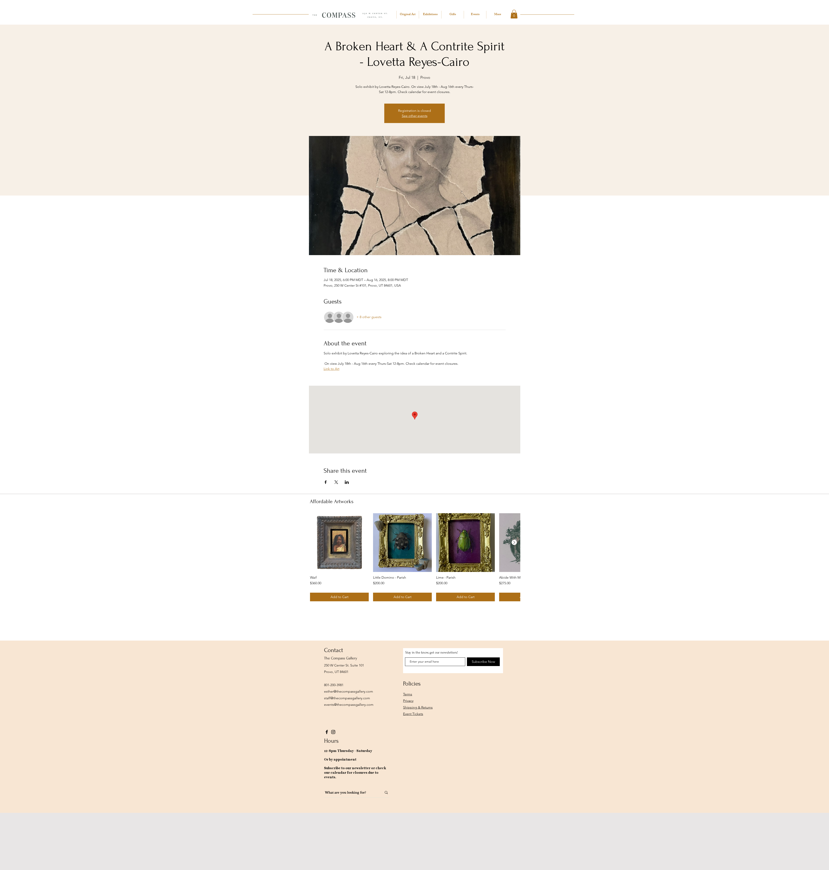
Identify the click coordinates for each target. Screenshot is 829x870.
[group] (415, 557)
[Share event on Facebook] (326, 482)
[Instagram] (333, 732)
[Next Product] (514, 542)
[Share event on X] (336, 482)
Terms (407, 694)
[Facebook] (326, 732)
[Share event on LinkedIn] (347, 482)
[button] (514, 14)
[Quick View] (339, 542)
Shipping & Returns (418, 707)
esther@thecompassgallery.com (348, 691)
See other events (414, 116)
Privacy (408, 701)
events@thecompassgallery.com (348, 705)
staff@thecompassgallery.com (347, 698)
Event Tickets (413, 714)
